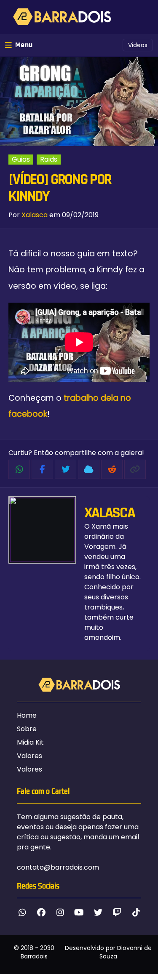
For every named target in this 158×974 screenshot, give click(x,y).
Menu (24, 45)
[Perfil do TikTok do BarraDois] (136, 912)
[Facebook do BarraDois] (41, 912)
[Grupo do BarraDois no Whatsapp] (22, 912)
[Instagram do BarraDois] (60, 912)
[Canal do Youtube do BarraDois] (79, 912)
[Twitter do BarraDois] (98, 912)
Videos (137, 45)
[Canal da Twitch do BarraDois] (117, 912)
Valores (29, 756)
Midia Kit (30, 742)
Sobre (27, 729)
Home (27, 715)
